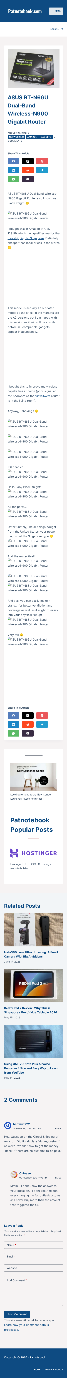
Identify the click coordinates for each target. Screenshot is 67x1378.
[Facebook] (13, 161)
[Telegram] (42, 170)
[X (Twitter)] (28, 161)
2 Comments (15, 141)
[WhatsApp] (13, 179)
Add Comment (17, 1280)
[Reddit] (28, 170)
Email (11, 1256)
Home (37, 1369)
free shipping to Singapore (26, 238)
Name (11, 1245)
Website (12, 1268)
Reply (58, 1128)
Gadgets (46, 137)
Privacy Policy (54, 1369)
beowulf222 (21, 1124)
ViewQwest (42, 396)
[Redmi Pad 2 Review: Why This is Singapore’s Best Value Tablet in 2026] (33, 985)
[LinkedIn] (13, 170)
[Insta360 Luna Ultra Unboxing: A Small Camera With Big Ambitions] (33, 930)
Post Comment (17, 1314)
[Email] (28, 179)
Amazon (32, 137)
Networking (16, 137)
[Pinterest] (42, 161)
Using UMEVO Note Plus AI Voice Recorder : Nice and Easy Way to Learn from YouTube (31, 1068)
